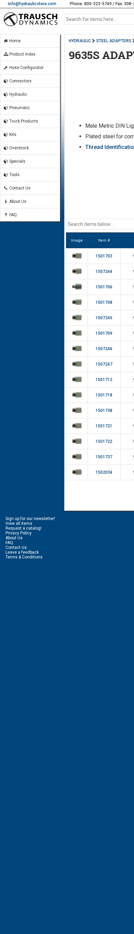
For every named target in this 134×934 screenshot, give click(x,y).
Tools (14, 174)
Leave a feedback (22, 552)
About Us (17, 201)
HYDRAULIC (80, 40)
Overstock (18, 148)
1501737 (104, 456)
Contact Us (19, 188)
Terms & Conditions (24, 557)
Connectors (20, 81)
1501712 (104, 379)
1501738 (104, 410)
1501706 (104, 287)
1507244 (104, 271)
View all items (18, 523)
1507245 (104, 317)
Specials (16, 161)
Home (14, 40)
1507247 (104, 364)
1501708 (104, 302)
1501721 (104, 426)
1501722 (104, 441)
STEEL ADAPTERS (113, 40)
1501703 (104, 256)
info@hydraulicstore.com (32, 3)
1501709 (104, 333)
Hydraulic (17, 94)
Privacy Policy (18, 533)
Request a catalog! (23, 528)
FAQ (12, 214)
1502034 (104, 472)
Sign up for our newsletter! (30, 518)
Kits (12, 134)
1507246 (104, 348)
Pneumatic (19, 107)
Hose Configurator (26, 67)
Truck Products (23, 121)
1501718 (104, 395)
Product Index (21, 54)
